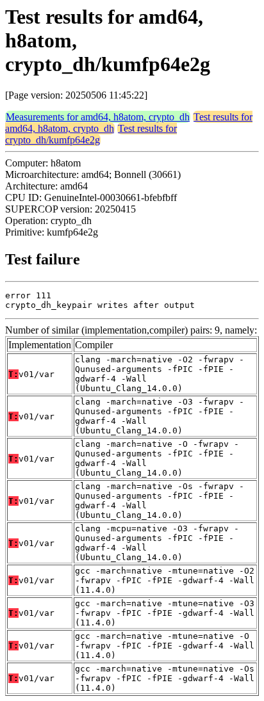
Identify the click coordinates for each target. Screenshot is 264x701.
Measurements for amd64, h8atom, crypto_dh (98, 116)
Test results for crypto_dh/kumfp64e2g (91, 134)
